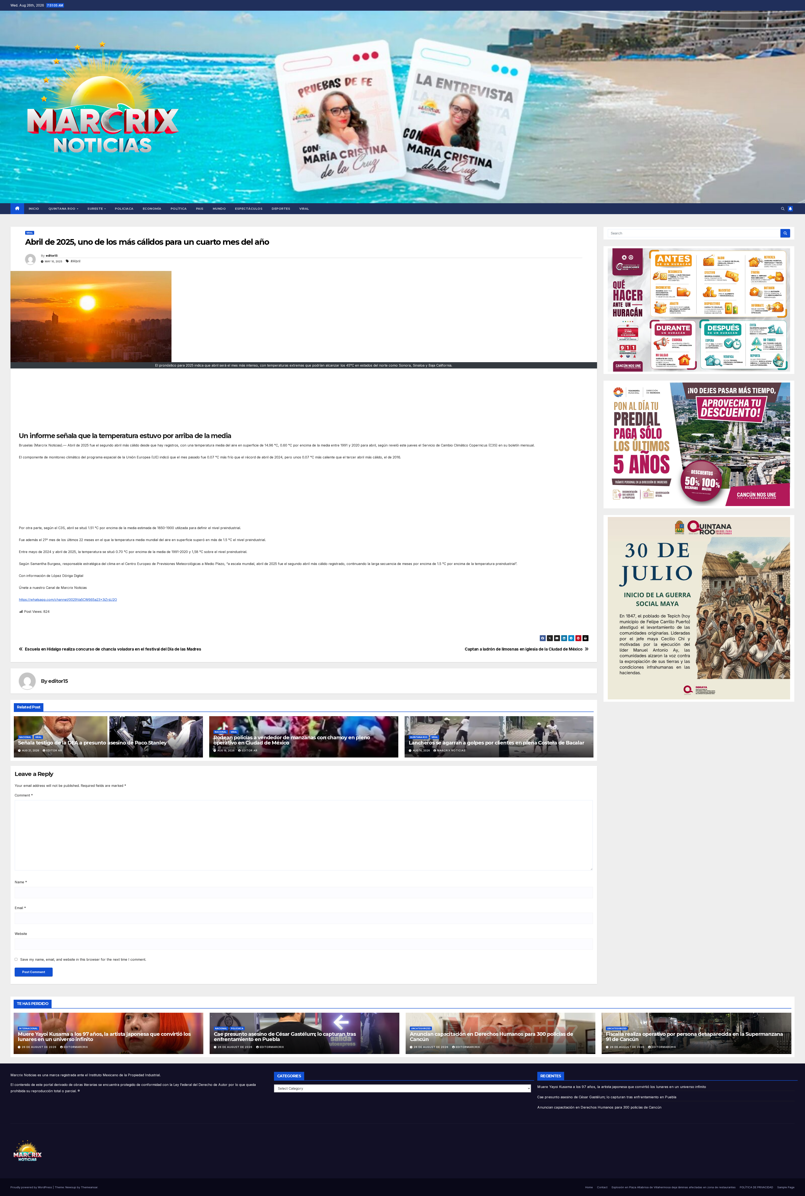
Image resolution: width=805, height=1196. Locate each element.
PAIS (200, 209)
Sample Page (786, 1187)
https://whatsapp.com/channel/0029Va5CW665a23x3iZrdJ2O (68, 599)
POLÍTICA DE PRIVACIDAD (756, 1187)
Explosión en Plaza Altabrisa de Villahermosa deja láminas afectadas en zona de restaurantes (674, 1187)
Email (20, 908)
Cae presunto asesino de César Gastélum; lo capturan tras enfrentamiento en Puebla (285, 1036)
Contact (602, 1187)
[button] (782, 209)
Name (21, 882)
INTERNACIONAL (28, 1028)
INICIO (34, 209)
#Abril (75, 261)
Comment (24, 795)
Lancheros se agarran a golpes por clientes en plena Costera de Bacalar (496, 743)
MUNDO (219, 209)
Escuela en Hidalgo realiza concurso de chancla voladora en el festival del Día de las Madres (113, 649)
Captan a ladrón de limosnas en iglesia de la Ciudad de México (524, 649)
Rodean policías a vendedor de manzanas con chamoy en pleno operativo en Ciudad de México (291, 740)
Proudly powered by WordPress (31, 1187)
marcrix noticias (451, 750)
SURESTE (95, 209)
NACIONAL (25, 737)
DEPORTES (281, 209)
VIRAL (304, 209)
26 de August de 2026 (39, 1047)
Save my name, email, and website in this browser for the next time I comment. (83, 959)
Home (589, 1187)
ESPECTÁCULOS (248, 209)
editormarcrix (76, 1047)
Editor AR (54, 750)
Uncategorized (421, 1028)
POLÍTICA (179, 209)
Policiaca (237, 1028)
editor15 (51, 256)
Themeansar (89, 1187)
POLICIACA (124, 209)
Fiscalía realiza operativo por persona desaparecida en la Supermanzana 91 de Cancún (694, 1036)
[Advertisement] (144, 402)
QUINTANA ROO (62, 209)
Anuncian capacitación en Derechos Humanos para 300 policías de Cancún (491, 1036)
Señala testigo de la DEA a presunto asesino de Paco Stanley (92, 743)
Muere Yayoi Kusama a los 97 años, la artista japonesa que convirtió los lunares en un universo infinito (104, 1036)
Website (21, 934)
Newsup (70, 1187)
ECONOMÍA (152, 209)
